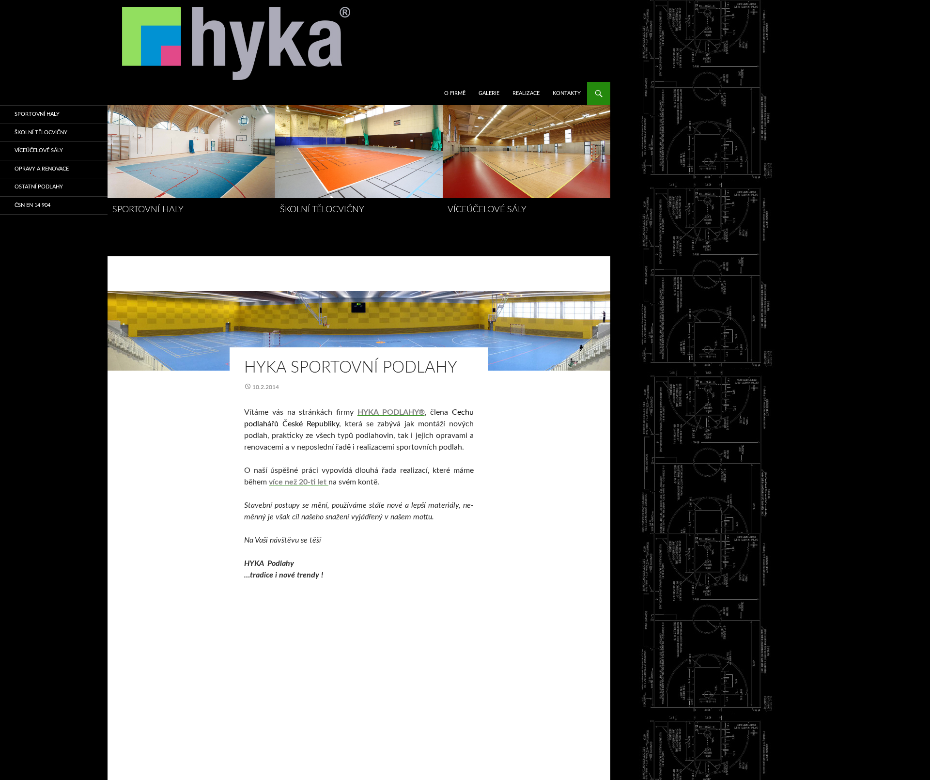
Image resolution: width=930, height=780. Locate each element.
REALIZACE (526, 93)
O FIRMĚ (454, 93)
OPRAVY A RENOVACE (42, 169)
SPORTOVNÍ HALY (148, 209)
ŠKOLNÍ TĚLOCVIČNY (322, 209)
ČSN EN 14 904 (32, 205)
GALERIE (489, 93)
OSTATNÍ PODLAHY (39, 186)
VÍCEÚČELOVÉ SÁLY (487, 209)
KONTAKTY (567, 93)
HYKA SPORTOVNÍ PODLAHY (350, 367)
